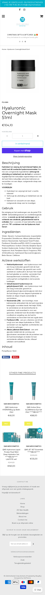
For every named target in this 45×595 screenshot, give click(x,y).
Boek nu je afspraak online (22, 523)
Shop (22, 507)
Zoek (22, 560)
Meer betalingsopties (22, 156)
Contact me (22, 520)
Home (4, 49)
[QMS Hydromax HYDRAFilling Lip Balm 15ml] (11, 391)
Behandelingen (22, 513)
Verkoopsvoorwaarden (22, 557)
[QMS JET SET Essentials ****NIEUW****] (33, 433)
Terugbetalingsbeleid (22, 563)
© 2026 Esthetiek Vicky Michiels (14, 576)
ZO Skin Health (22, 510)
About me (22, 516)
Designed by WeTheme (22, 578)
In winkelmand (22, 144)
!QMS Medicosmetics (11, 404)
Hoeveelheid (7, 132)
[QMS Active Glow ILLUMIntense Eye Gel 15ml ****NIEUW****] (33, 391)
